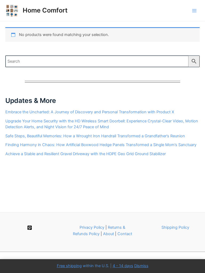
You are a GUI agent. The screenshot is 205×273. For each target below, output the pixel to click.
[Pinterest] (29, 227)
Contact (124, 233)
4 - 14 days (123, 265)
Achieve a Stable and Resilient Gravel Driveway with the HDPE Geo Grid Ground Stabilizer (85, 153)
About (108, 233)
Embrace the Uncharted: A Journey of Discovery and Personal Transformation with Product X (89, 112)
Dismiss (141, 265)
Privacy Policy (92, 227)
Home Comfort (45, 10)
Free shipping (69, 265)
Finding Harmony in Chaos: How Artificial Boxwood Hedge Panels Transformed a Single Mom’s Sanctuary (100, 144)
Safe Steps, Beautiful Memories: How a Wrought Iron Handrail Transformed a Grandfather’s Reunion (95, 136)
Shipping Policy (175, 227)
